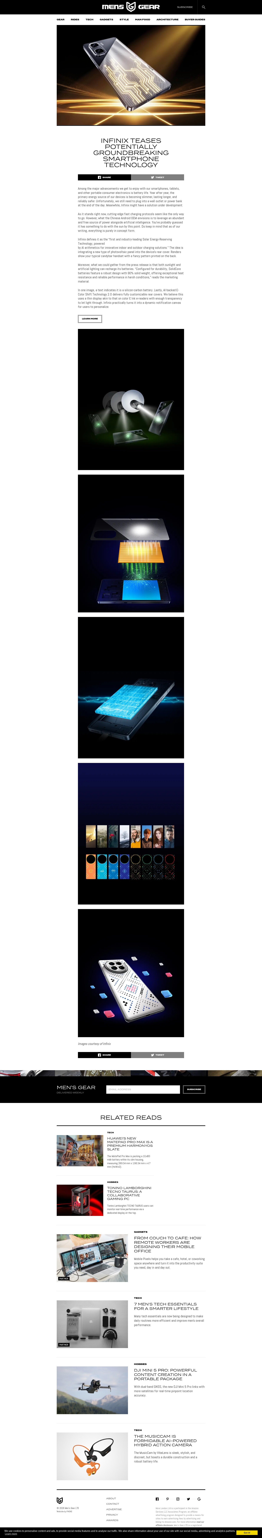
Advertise (114, 1509)
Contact (112, 1504)
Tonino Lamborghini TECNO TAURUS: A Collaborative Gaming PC (129, 1193)
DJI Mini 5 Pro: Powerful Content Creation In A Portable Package (165, 1375)
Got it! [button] (247, 1532)
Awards (112, 1520)
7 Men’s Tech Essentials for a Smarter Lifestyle (166, 1307)
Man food (142, 19)
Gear (60, 19)
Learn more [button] (11, 1534)
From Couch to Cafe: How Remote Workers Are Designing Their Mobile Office (167, 1244)
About (111, 1498)
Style (124, 19)
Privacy (112, 1515)
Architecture (167, 19)
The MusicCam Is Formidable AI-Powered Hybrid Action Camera (165, 1441)
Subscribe (194, 1089)
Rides (75, 19)
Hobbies (112, 1182)
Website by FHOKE (64, 1511)
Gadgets (106, 19)
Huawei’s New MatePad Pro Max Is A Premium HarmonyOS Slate (130, 1144)
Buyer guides (195, 19)
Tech (89, 19)
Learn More (90, 318)
